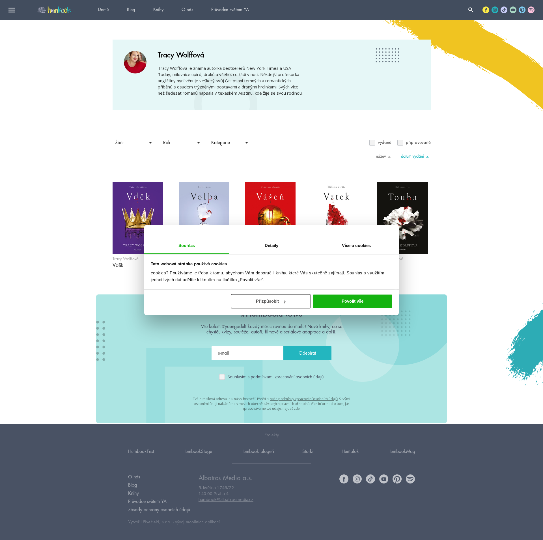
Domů (103, 10)
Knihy (158, 10)
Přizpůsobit (267, 301)
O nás (187, 10)
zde (297, 408)
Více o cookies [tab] (356, 245)
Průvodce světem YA (230, 10)
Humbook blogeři (257, 451)
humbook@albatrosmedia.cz (226, 499)
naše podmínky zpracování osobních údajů (303, 398)
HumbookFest (141, 451)
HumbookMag (401, 451)
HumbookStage (197, 451)
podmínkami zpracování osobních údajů (287, 376)
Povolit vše (352, 301)
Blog (131, 10)
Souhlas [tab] (186, 245)
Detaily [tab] (272, 245)
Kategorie (220, 142)
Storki (307, 451)
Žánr (119, 142)
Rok (167, 142)
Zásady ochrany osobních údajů (159, 510)
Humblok (350, 451)
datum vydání (412, 156)
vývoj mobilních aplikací (197, 522)
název (381, 156)
